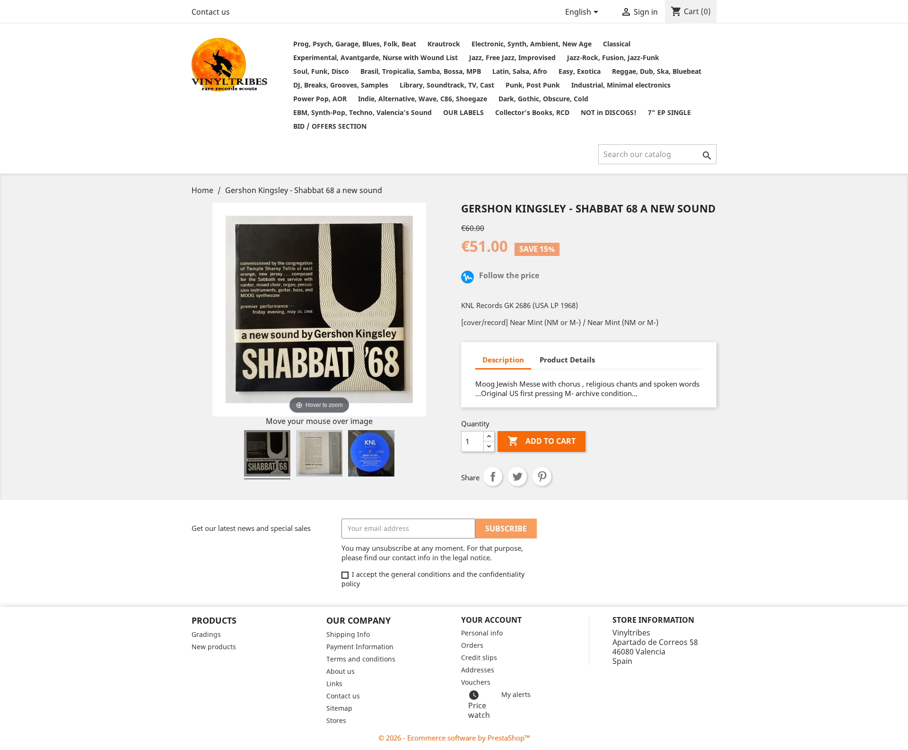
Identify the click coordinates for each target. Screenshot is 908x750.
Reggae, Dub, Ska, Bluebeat (656, 71)
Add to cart (541, 441)
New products (214, 646)
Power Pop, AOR (320, 98)
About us (340, 671)
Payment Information (359, 646)
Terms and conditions (360, 658)
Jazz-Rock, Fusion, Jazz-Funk (613, 57)
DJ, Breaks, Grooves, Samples (340, 84)
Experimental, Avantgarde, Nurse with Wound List (375, 57)
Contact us (211, 12)
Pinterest (542, 476)
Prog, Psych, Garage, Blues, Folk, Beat (354, 43)
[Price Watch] (469, 278)
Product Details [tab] (567, 359)
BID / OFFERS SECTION (330, 126)
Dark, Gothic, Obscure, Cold (543, 98)
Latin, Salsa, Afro (519, 71)
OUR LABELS (463, 112)
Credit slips (479, 657)
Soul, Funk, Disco (321, 71)
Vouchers (475, 682)
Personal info (482, 632)
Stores (336, 720)
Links (334, 683)
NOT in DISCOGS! (609, 112)
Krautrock (444, 43)
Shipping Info (348, 634)
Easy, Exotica (580, 71)
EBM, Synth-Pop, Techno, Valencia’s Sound (362, 112)
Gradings (206, 634)
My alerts (516, 694)
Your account (491, 620)
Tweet (517, 476)
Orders (472, 645)
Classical (616, 43)
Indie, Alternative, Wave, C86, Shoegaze (422, 98)
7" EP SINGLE (669, 112)
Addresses (477, 669)
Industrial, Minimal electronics (621, 84)
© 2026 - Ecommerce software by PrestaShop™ (454, 737)
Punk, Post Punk (533, 84)
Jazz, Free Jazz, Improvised (512, 57)
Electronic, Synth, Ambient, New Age (531, 43)
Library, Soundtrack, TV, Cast (447, 84)
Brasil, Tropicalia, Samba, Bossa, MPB (420, 71)
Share (492, 476)
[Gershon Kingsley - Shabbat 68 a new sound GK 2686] (267, 454)
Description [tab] (503, 359)
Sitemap (339, 708)
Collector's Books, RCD (532, 112)
